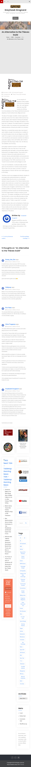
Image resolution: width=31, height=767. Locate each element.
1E (20, 538)
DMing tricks (22, 595)
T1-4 (21, 661)
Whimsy (22, 673)
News (21, 646)
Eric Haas (8, 307)
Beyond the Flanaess (23, 553)
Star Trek (22, 658)
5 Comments (6, 96)
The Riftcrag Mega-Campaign (24, 237)
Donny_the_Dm (10, 259)
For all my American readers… (7, 237)
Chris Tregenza (10, 324)
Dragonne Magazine (23, 599)
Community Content (23, 584)
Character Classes (23, 580)
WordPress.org (23, 724)
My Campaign (23, 94)
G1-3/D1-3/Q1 (23, 617)
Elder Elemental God (23, 604)
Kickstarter (22, 634)
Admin (21, 549)
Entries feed (23, 716)
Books (21, 560)
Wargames (22, 671)
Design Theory (16, 94)
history (21, 631)
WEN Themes (21, 764)
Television (22, 663)
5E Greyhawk (23, 543)
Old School (22, 652)
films (21, 614)
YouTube (22, 683)
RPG (21, 655)
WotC (21, 681)
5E (20, 540)
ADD (21, 546)
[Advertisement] (15, 56)
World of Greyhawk (23, 677)
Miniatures (22, 636)
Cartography (23, 570)
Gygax (21, 628)
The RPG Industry (23, 667)
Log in (21, 713)
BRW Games (23, 563)
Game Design (23, 621)
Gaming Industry (23, 624)
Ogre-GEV (22, 649)
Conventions (23, 588)
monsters (22, 639)
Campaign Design (23, 567)
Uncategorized (6, 94)
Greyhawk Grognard (15, 10)
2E (24, 538)
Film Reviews (23, 611)
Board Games (23, 557)
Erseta (21, 608)
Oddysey (8, 287)
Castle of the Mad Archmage (23, 575)
